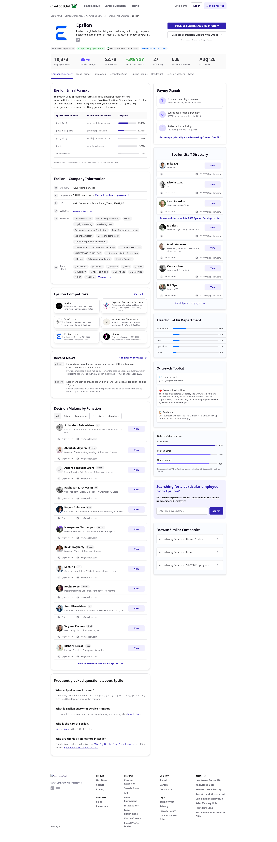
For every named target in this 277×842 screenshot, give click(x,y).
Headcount (157, 74)
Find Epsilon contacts (130, 357)
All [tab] (57, 416)
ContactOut (56, 15)
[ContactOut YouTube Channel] (58, 805)
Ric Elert (172, 225)
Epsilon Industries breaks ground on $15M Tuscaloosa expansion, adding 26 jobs (106, 383)
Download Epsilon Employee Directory (197, 25)
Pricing (135, 5)
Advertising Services (96, 15)
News (191, 74)
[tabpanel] (100, 540)
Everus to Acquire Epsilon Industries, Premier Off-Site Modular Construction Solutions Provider (100, 365)
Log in (196, 5)
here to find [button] (133, 714)
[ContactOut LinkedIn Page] (52, 805)
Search (216, 511)
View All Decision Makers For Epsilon (98, 663)
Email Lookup (92, 5)
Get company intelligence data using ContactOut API (189, 137)
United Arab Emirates (118, 15)
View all (102, 277)
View (136, 428)
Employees (100, 74)
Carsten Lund (175, 266)
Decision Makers (176, 74)
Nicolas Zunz (62, 729)
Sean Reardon (126, 744)
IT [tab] (93, 416)
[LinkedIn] (78, 40)
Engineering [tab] (81, 416)
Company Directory (74, 15)
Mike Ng (98, 744)
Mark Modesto (176, 244)
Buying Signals (140, 74)
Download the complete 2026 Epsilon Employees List (190, 218)
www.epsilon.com (82, 211)
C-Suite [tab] (66, 416)
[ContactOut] (64, 5)
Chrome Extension (115, 5)
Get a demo (181, 5)
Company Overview (62, 74)
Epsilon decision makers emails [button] (81, 747)
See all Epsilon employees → (190, 303)
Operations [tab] (113, 416)
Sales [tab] (101, 416)
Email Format (83, 74)
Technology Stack (118, 74)
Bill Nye (172, 285)
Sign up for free (215, 5)
